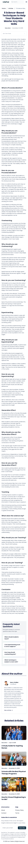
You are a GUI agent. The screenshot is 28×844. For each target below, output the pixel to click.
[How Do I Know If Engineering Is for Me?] (14, 784)
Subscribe (22, 828)
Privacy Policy (19, 810)
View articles (7, 710)
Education (8, 28)
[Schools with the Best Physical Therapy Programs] (14, 759)
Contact (3, 813)
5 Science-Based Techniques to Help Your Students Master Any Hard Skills (21, 8)
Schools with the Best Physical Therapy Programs (14, 772)
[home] (6, 2)
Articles (10, 8)
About (3, 810)
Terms (17, 813)
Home (4, 8)
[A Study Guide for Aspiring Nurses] (14, 733)
